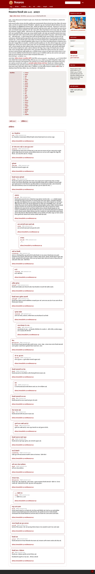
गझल (26, 92)
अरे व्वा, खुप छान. (19, 356)
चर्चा (34, 7)
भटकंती (51, 7)
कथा (25, 78)
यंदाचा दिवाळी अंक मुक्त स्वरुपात (20, 523)
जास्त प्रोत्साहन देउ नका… (23, 325)
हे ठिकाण (26, 73)
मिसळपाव (19, 3)
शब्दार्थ (26, 108)
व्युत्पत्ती (26, 104)
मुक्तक (26, 88)
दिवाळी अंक (15, 537)
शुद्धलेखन (27, 109)
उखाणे (26, 95)
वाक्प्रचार (26, 101)
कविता (38, 7)
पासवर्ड (71, 46)
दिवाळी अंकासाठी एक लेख (18, 369)
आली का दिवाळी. (16, 251)
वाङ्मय (26, 76)
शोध (83, 3)
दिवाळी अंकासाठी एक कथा (19, 396)
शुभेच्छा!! (14, 163)
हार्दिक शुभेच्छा (15, 283)
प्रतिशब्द (26, 97)
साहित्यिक (27, 115)
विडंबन (26, 90)
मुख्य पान (11, 9)
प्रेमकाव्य (26, 85)
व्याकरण (26, 102)
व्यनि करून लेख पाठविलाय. (19, 464)
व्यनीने (57, 66)
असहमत (17, 195)
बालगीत (26, 87)
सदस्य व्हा (31, 141)
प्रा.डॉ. (16, 269)
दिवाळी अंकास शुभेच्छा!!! (18, 177)
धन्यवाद (22, 238)
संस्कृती (26, 74)
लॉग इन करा (24, 141)
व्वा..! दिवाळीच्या (16, 133)
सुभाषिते (26, 111)
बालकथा (26, 80)
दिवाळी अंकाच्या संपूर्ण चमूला (19, 437)
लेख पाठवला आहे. (16, 410)
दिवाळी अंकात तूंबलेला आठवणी (20, 297)
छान (16, 383)
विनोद (26, 113)
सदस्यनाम (72, 41)
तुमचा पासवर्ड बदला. (74, 58)
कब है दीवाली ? (16, 451)
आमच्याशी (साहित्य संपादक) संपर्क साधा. (37, 63)
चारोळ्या (26, 83)
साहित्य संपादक (16, 16)
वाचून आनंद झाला (16, 506)
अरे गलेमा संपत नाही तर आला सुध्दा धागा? (22, 147)
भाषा (25, 94)
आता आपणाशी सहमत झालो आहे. (25, 224)
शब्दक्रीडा (26, 106)
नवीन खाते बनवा (73, 56)
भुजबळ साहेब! (18, 312)
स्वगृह (11, 7)
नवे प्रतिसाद (23, 7)
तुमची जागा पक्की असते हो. (22, 423)
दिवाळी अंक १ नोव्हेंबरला (18, 550)
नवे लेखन (17, 7)
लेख (30, 7)
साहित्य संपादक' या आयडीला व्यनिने (23, 58)
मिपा (13, 340)
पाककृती (45, 7)
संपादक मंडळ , (16, 478)
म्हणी (26, 99)
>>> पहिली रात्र (18, 493)
